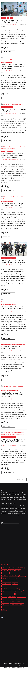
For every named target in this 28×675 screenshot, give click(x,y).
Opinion (4, 596)
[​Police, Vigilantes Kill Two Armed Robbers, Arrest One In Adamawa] (14, 249)
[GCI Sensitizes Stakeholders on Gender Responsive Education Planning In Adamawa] (14, 148)
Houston (13, 586)
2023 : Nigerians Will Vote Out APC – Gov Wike (13, 110)
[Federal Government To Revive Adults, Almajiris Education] (14, 9)
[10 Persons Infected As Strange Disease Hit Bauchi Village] (14, 198)
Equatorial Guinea (6, 583)
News (3, 106)
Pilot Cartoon (12, 596)
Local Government (14, 344)
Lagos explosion (21, 586)
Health (8, 151)
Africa (4, 567)
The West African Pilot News (16, 604)
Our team (10, 663)
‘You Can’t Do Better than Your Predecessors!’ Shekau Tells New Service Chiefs (12, 395)
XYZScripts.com (21, 667)
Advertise (14, 665)
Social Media (11, 601)
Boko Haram (4, 390)
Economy (22, 575)
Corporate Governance (19, 663)
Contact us (8, 665)
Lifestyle (10, 62)
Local (11, 588)
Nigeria (6, 106)
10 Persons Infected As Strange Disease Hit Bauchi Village (12, 204)
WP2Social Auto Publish (8, 667)
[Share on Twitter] (5, 48)
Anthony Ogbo (12, 567)
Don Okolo (5, 575)
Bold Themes (20, 567)
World (4, 609)
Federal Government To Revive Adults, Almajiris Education (12, 21)
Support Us (20, 665)
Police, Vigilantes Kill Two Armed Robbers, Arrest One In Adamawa (13, 261)
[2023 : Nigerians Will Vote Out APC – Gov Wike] (14, 104)
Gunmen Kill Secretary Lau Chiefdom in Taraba (10, 348)
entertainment (13, 580)
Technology (5, 604)
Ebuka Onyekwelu (13, 575)
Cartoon (11, 570)
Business (4, 570)
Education (4, 151)
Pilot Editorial (21, 596)
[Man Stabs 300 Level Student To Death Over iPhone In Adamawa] (14, 301)
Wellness (10, 201)
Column (18, 570)
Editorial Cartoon (6, 578)
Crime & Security (5, 258)
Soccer (4, 601)
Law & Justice (4, 62)
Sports (18, 601)
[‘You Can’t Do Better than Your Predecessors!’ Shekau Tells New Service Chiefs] (14, 387)
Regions (11, 599)
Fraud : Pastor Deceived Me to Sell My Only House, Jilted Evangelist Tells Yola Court (13, 66)
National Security (6, 591)
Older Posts (20, 479)
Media (17, 588)
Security (18, 599)
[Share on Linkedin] (8, 48)
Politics (10, 106)
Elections (5, 580)
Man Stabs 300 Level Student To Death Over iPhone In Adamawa (12, 308)
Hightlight (5, 586)
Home (5, 663)
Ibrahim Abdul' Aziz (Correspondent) (10, 24)
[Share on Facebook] (2, 48)
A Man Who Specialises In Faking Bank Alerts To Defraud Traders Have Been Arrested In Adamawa (13, 441)
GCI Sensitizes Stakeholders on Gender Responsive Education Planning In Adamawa (12, 155)
